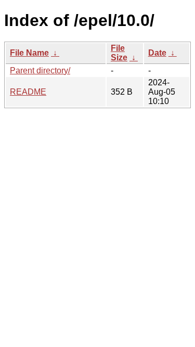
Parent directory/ (40, 70)
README (28, 91)
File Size (119, 53)
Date (157, 52)
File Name (29, 52)
